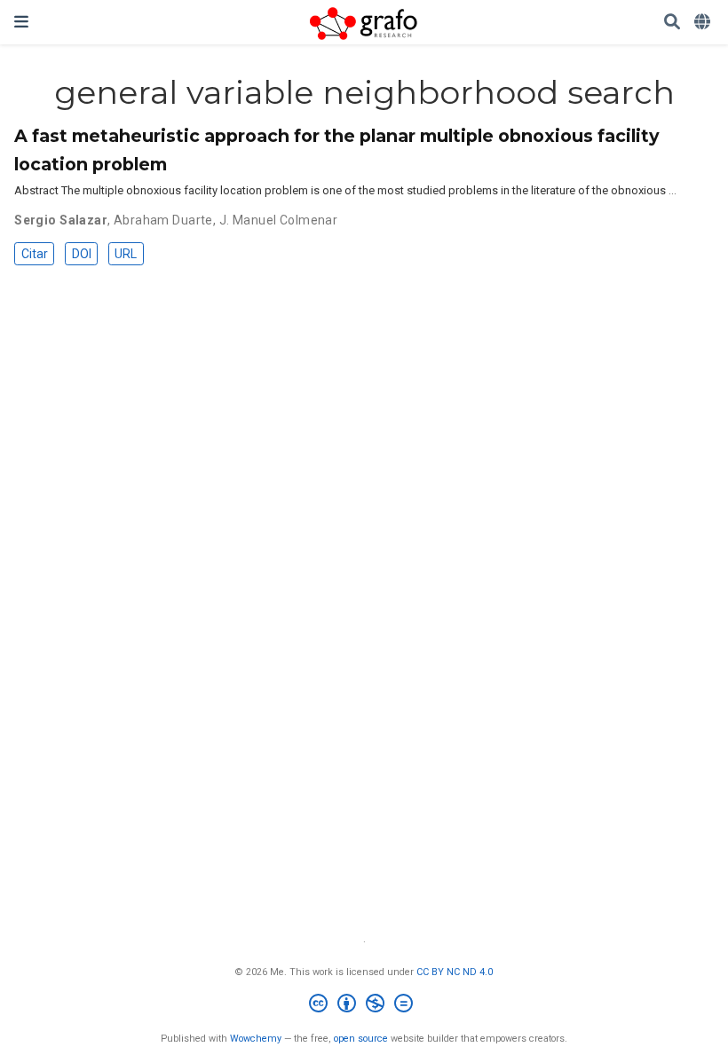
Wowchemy (255, 1038)
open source (361, 1038)
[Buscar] (672, 22)
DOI (81, 254)
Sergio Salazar (60, 220)
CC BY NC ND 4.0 (454, 972)
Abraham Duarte (163, 220)
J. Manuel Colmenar (278, 220)
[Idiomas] (704, 22)
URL (126, 254)
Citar (34, 254)
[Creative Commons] (364, 1006)
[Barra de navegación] (21, 22)
